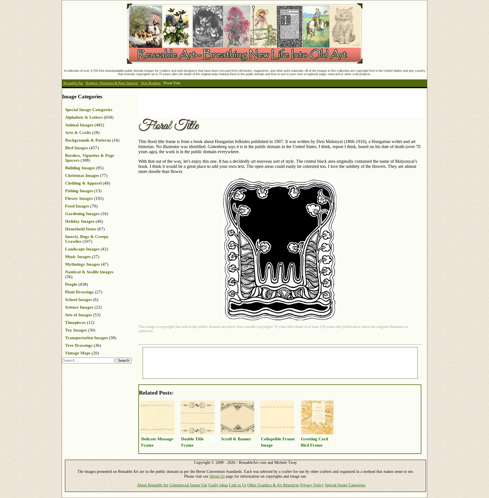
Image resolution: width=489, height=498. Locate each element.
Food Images (77, 206)
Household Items (80, 229)
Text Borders (150, 83)
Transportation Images (86, 337)
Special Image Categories (88, 109)
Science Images (79, 307)
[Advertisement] (241, 103)
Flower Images (79, 198)
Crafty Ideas (218, 485)
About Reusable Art (152, 485)
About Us (217, 476)
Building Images (80, 168)
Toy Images (76, 330)
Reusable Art (73, 83)
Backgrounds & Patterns (88, 140)
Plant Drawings (79, 292)
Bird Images (76, 148)
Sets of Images (78, 315)
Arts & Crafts (78, 132)
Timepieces (75, 322)
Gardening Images (82, 213)
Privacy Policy (312, 485)
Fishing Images (79, 191)
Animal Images (79, 125)
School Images (78, 299)
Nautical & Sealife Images (89, 272)
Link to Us (237, 485)
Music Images (78, 256)
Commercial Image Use (188, 485)
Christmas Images (82, 175)
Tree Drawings (79, 345)
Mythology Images (82, 264)
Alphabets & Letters (84, 117)
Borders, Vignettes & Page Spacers (112, 83)
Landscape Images (82, 249)
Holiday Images (80, 221)
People (71, 284)
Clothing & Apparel (83, 183)
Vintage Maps (78, 353)
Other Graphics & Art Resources (273, 485)
